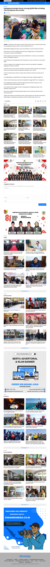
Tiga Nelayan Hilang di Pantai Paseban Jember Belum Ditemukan (34, 427)
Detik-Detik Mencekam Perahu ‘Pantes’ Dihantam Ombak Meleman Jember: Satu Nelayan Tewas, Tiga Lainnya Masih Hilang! (35, 442)
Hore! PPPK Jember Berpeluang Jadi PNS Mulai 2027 (14, 326)
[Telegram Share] (43, 101)
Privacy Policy (42, 560)
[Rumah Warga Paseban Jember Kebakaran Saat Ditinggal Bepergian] (14, 404)
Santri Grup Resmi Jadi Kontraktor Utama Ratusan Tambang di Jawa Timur (39, 155)
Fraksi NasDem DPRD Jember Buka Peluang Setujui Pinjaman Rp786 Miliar (13, 269)
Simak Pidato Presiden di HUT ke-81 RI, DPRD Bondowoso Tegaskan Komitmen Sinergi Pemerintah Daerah (13, 253)
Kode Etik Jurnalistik (23, 559)
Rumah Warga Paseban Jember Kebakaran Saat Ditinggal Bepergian (13, 411)
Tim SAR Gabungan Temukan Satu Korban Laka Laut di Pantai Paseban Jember (35, 411)
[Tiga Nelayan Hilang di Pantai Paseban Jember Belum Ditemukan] (36, 419)
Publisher (8, 12)
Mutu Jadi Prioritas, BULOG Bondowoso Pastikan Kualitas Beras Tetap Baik (9, 116)
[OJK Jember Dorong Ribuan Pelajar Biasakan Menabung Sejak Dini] (36, 303)
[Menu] (4, 3)
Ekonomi (5, 6)
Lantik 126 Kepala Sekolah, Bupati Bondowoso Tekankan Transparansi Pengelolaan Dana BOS (36, 343)
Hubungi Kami (28, 562)
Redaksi (16, 559)
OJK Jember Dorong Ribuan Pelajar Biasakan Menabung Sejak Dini (36, 311)
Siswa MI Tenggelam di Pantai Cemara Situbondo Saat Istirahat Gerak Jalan (12, 442)
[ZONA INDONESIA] (14, 3)
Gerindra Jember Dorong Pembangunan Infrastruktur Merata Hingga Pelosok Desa (35, 253)
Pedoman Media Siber (9, 560)
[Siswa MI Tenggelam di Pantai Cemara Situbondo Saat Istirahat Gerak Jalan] (14, 434)
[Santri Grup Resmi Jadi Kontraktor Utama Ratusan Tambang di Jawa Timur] (39, 150)
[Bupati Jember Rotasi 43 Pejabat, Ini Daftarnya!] (14, 303)
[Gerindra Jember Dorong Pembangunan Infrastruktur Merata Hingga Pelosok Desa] (36, 245)
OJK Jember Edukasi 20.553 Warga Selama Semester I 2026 (10, 129)
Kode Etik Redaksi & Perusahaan (36, 559)
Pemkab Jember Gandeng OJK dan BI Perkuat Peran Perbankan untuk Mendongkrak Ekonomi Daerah (36, 326)
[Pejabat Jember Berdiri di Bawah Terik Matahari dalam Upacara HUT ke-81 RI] (14, 335)
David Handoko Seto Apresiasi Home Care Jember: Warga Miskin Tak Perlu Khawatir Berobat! (35, 269)
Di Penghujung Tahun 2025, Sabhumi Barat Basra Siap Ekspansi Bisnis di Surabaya (24, 155)
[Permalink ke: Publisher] (5, 12)
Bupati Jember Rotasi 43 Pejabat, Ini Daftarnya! (12, 311)
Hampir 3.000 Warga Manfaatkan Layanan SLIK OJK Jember (24, 129)
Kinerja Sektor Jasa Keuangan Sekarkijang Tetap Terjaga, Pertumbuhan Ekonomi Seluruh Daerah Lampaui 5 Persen (39, 142)
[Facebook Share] (36, 101)
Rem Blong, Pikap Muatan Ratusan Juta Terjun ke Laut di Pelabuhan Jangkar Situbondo (14, 427)
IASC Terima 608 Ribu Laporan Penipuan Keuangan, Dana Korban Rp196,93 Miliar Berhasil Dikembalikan (39, 116)
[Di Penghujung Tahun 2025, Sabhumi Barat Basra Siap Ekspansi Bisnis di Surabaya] (25, 150)
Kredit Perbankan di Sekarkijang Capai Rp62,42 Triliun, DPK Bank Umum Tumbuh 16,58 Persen (10, 142)
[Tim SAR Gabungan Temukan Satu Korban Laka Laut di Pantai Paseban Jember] (36, 404)
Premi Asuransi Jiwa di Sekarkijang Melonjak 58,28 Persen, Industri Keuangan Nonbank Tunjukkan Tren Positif (39, 129)
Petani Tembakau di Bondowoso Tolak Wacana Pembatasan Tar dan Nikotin (10, 155)
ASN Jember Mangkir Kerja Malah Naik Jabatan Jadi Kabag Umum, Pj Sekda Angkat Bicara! (27, 0)
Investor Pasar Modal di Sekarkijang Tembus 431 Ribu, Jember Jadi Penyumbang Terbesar (24, 142)
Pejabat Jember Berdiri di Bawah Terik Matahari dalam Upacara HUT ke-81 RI (12, 342)
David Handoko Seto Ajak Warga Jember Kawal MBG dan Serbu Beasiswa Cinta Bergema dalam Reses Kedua (13, 286)
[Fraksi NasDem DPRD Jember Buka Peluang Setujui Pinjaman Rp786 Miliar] (14, 261)
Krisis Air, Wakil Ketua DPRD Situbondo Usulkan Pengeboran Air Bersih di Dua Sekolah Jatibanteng (36, 286)
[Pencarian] (45, 3)
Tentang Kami (9, 559)
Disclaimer (21, 562)
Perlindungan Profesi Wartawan (22, 560)
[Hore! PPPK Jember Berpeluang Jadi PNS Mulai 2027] (14, 318)
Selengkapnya (24, 291)
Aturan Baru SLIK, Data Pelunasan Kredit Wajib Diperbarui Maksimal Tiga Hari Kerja (24, 116)
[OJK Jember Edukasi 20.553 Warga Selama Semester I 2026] (10, 123)
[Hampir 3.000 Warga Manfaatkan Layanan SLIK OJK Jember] (25, 123)
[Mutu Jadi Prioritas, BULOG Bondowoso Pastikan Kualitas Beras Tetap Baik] (10, 110)
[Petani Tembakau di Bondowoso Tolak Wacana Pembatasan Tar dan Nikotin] (10, 150)
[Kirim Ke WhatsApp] (45, 101)
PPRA (32, 560)
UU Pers (36, 560)
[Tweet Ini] (38, 101)
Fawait (38, 97)
